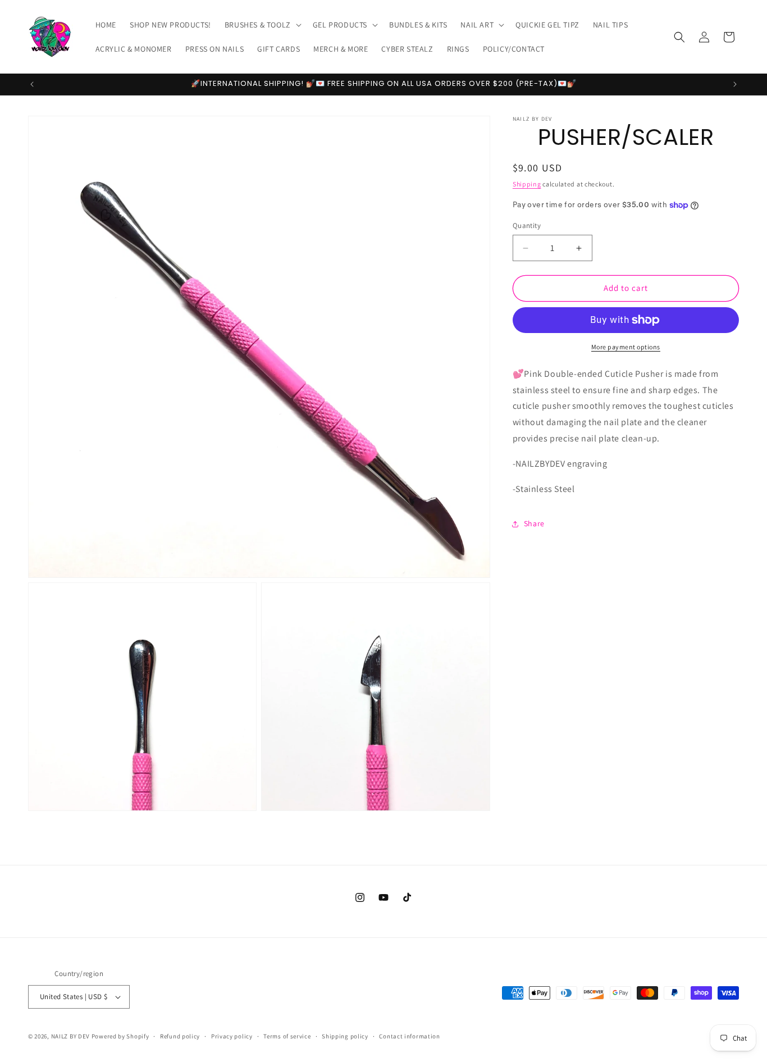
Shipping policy (345, 1036)
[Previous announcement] (32, 84)
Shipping (527, 184)
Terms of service (287, 1036)
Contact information (409, 1036)
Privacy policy (232, 1036)
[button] (262, 25)
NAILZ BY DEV (70, 1036)
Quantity (527, 226)
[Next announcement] (735, 84)
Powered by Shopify (120, 1036)
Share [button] (534, 523)
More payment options (625, 347)
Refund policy (180, 1036)
